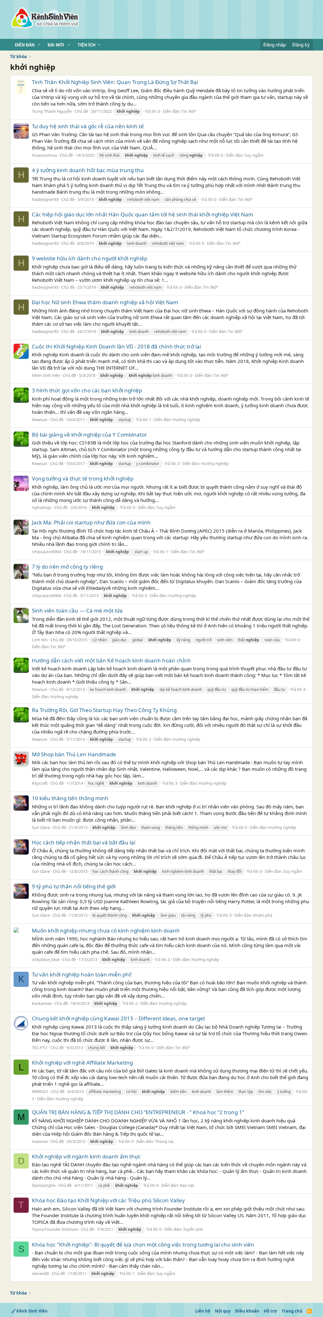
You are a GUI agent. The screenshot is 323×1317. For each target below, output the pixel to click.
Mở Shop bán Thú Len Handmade (74, 754)
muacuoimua (44, 155)
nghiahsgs (41, 507)
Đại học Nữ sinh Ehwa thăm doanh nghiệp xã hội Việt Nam (105, 302)
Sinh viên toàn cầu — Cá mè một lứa (77, 610)
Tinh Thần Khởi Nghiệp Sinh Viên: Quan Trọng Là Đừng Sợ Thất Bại (115, 82)
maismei (40, 1141)
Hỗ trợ (270, 1311)
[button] (39, 45)
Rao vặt (187, 1185)
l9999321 (40, 1091)
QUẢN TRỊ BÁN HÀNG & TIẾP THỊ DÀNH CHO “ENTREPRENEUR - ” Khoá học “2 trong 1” (138, 1112)
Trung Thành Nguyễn (52, 111)
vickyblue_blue (46, 959)
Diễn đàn (24, 45)
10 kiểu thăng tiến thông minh (70, 798)
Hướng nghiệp (186, 419)
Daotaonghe (44, 1185)
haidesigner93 (45, 199)
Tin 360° (189, 111)
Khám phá (262, 915)
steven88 (40, 1273)
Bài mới (56, 45)
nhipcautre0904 (46, 551)
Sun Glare (41, 827)
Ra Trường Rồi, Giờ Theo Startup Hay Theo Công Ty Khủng (104, 710)
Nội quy (223, 1311)
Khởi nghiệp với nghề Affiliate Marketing (82, 1062)
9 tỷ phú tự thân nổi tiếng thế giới (73, 886)
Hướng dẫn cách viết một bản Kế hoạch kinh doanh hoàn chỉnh (111, 660)
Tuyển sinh (193, 1229)
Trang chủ (292, 1311)
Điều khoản (247, 1311)
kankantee (42, 1003)
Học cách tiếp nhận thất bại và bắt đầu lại (83, 842)
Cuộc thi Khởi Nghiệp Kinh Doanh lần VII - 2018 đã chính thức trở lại (116, 346)
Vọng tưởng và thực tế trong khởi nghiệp (82, 478)
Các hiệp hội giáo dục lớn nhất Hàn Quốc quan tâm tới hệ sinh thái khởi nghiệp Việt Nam (142, 214)
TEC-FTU (40, 1047)
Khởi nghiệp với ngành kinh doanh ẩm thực (86, 1156)
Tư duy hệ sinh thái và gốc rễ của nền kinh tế (88, 126)
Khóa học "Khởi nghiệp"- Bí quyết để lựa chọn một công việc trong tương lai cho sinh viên (143, 1244)
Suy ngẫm (253, 155)
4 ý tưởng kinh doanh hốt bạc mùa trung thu (88, 170)
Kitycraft (40, 783)
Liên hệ (202, 1311)
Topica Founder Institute (55, 1229)
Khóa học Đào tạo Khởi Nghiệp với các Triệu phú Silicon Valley (108, 1200)
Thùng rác (164, 1141)
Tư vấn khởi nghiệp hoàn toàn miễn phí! (82, 974)
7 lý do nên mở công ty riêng (67, 566)
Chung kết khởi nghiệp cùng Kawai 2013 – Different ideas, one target (118, 1018)
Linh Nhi (40, 640)
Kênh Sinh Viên (46, 375)
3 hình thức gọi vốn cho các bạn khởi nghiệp (87, 390)
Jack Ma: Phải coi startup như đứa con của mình (91, 522)
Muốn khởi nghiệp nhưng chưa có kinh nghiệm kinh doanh (106, 930)
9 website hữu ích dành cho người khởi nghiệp (89, 258)
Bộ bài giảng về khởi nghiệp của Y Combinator (89, 434)
